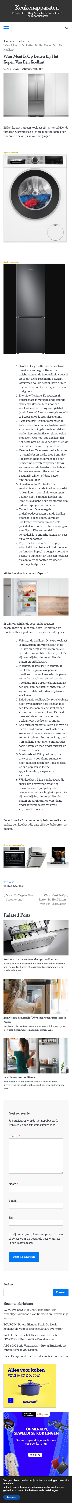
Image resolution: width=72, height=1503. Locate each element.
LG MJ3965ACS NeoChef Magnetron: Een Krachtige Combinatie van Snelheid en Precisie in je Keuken (35, 1314)
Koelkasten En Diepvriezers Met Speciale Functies (30, 959)
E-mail (13, 1201)
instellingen (51, 1490)
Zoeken (8, 1284)
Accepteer (11, 1497)
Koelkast (8, 882)
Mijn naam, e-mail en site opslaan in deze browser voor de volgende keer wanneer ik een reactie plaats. (36, 1239)
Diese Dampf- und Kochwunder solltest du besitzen (35, 1356)
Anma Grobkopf (32, 69)
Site (11, 1217)
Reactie (14, 1136)
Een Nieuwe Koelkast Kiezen (19, 1077)
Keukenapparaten (37, 7)
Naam (13, 1184)
